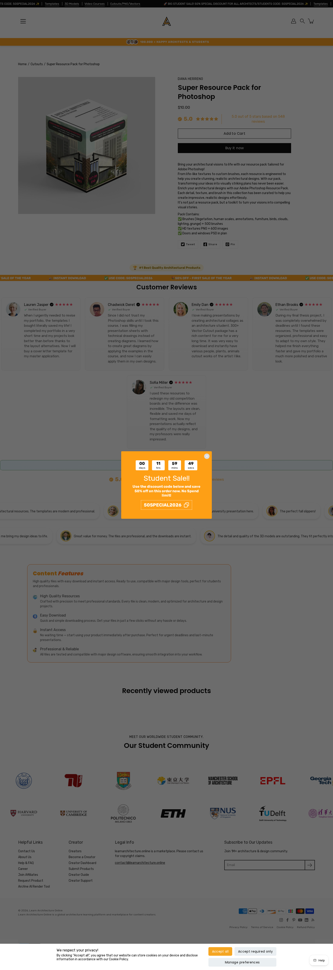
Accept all (220, 951)
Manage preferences (242, 962)
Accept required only (255, 951)
